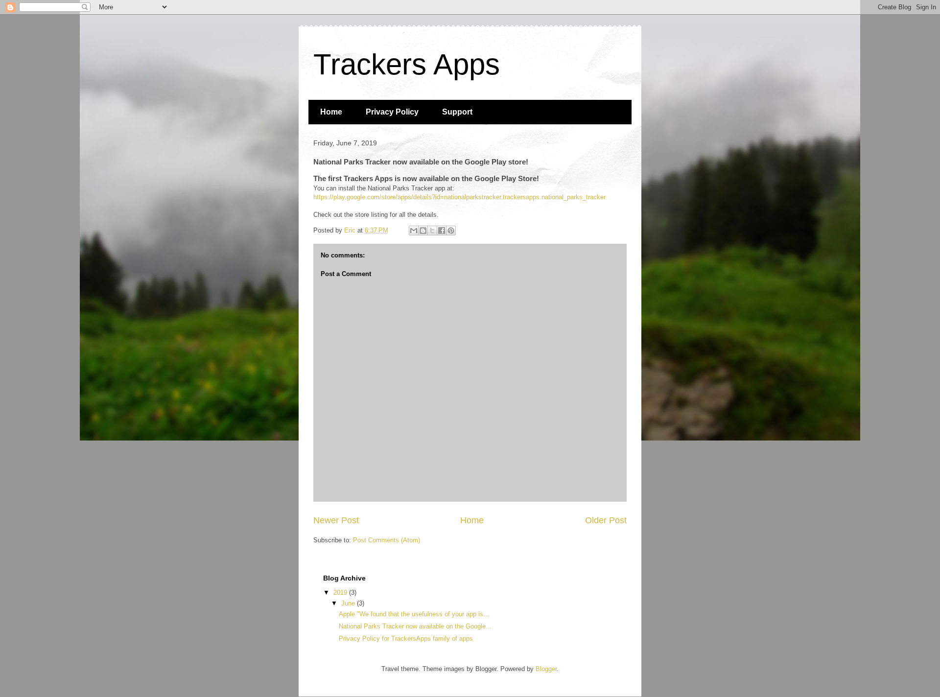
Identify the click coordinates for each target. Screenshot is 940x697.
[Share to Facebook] (441, 230)
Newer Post (336, 520)
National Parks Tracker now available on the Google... (415, 626)
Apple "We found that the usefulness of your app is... (414, 614)
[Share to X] (432, 230)
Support (457, 112)
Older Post (606, 520)
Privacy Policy (392, 112)
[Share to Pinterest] (451, 230)
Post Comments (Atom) (386, 540)
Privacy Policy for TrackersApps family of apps (406, 638)
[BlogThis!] (423, 230)
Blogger (546, 669)
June (349, 603)
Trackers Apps (406, 64)
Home (331, 112)
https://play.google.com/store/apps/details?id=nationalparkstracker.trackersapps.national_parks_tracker (459, 197)
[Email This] (414, 230)
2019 (341, 592)
